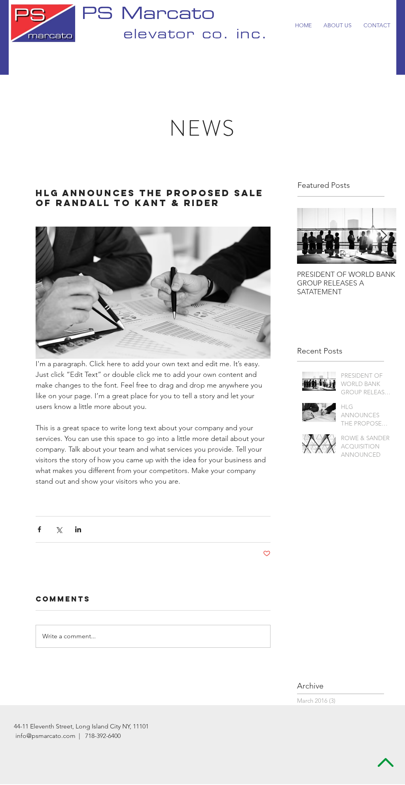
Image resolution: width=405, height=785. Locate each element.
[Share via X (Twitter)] (58, 529)
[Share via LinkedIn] (78, 529)
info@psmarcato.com (45, 736)
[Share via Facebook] (39, 529)
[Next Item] (383, 236)
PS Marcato (148, 14)
